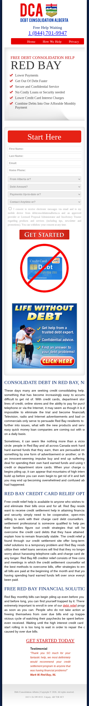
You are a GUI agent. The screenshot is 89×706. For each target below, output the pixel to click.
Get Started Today (50, 640)
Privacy (74, 41)
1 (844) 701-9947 (47, 33)
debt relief (69, 605)
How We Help (52, 41)
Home (31, 41)
